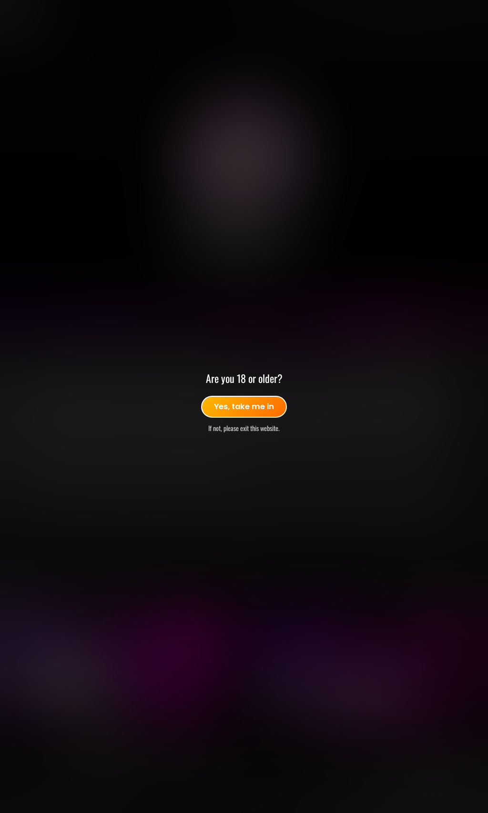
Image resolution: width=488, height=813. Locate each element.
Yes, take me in (244, 406)
